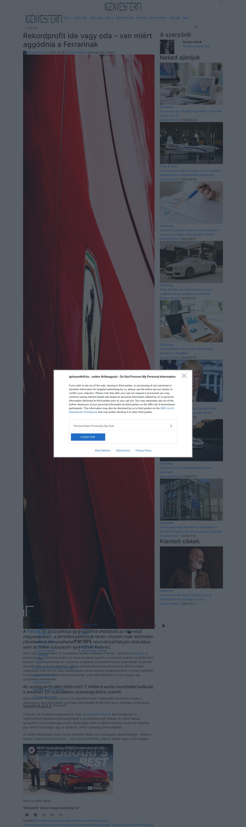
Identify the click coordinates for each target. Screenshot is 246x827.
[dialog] (123, 413)
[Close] (185, 377)
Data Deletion (102, 450)
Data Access (123, 450)
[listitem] (123, 426)
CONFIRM (88, 437)
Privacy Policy (143, 450)
